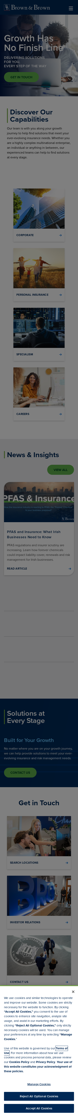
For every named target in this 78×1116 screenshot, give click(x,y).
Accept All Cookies (39, 1108)
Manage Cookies (39, 1084)
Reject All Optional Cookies (39, 1096)
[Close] (73, 991)
